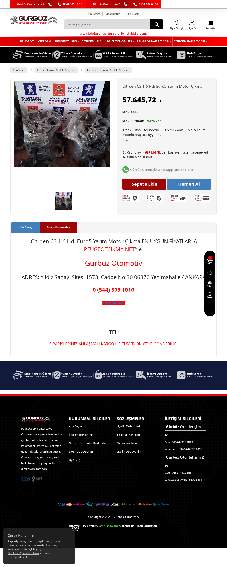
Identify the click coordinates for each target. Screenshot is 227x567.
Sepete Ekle (144, 184)
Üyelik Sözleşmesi (128, 426)
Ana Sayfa (94, 14)
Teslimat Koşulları (128, 435)
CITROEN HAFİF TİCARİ (189, 41)
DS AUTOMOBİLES (119, 41)
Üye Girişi (75, 460)
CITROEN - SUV (92, 41)
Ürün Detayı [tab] (25, 227)
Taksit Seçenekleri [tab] (58, 227)
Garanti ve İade (127, 443)
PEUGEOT (27, 41)
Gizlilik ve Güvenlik (129, 451)
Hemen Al (189, 184)
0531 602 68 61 (148, 4)
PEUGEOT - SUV (66, 41)
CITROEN (44, 41)
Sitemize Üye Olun (81, 451)
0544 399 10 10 (72, 4)
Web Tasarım (108, 526)
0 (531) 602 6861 (112, 303)
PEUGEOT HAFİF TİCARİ (153, 41)
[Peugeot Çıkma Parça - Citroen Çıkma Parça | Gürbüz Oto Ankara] (33, 20)
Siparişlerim (113, 14)
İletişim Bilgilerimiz (81, 435)
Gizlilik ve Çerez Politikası (23, 553)
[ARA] (156, 24)
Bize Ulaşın (133, 14)
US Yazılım (90, 526)
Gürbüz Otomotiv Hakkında (87, 443)
